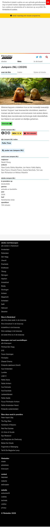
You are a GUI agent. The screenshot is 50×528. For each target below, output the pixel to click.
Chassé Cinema (6, 361)
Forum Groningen (7, 354)
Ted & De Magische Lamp (10, 450)
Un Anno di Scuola (7, 432)
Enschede (4, 264)
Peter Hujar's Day (7, 417)
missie (3, 461)
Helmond (4, 308)
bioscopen (4, 469)
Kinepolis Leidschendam (9, 409)
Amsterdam (5, 249)
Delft (2, 304)
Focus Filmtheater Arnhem (10, 401)
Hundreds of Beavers (8, 425)
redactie (4, 481)
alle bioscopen (6, 343)
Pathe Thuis (6, 143)
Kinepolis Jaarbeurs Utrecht (11, 365)
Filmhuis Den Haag (7, 347)
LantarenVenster (6, 394)
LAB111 (4, 376)
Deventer (4, 311)
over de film (6, 72)
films (19, 61)
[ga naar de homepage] (6, 56)
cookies (4, 497)
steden (4, 61)
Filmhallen (4, 358)
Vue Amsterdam (6, 369)
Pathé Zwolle (5, 398)
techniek (4, 500)
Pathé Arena (5, 380)
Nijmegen (4, 275)
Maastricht (4, 297)
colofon (3, 504)
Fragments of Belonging (9, 447)
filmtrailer (6, 123)
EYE (2, 350)
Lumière (4, 372)
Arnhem (4, 293)
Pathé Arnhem (6, 383)
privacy (3, 508)
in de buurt (38, 61)
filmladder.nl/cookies (9, 9)
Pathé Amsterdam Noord (10, 405)
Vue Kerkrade (6, 387)
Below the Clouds (7, 443)
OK (48, 2)
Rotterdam (5, 253)
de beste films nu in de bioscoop (12, 335)
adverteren (5, 465)
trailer (19, 72)
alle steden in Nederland (9, 246)
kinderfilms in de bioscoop (10, 327)
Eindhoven (4, 268)
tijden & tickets (40, 72)
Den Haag (4, 257)
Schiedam (4, 300)
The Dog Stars (6, 421)
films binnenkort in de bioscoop (12, 324)
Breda (3, 286)
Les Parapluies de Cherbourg (11, 439)
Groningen (4, 289)
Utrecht (3, 260)
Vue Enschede (6, 391)
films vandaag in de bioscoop (11, 331)
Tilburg (3, 271)
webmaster (5, 484)
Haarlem (4, 279)
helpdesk (4, 477)
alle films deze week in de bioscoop (13, 320)
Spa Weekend (6, 436)
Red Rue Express (7, 428)
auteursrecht (5, 493)
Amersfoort (5, 282)
